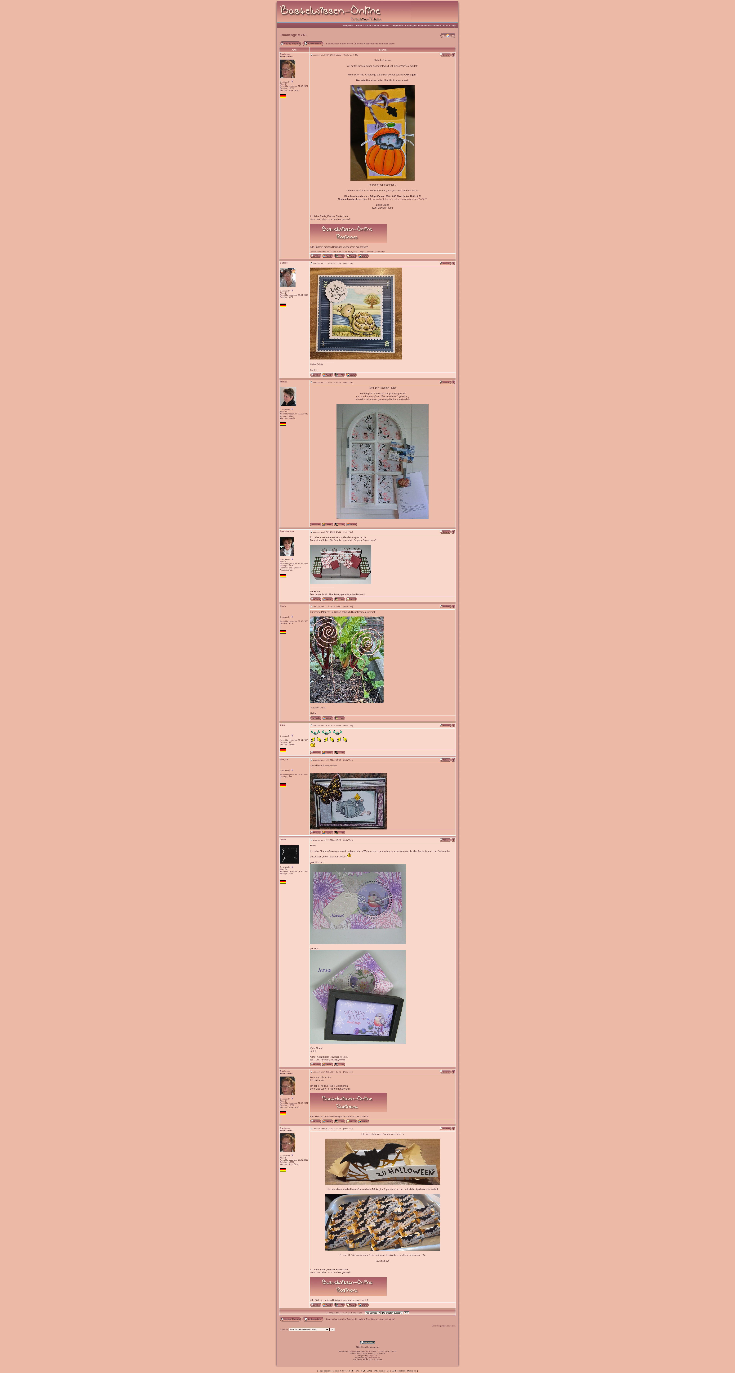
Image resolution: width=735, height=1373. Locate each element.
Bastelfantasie (287, 531)
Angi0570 (373, 1355)
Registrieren (398, 25)
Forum (368, 25)
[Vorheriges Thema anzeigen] (442, 37)
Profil (376, 25)
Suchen (385, 25)
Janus (283, 839)
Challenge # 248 (293, 35)
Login (453, 25)
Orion (352, 1351)
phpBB (367, 1351)
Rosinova (285, 54)
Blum (282, 725)
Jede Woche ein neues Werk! (380, 44)
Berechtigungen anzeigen (444, 1326)
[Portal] (448, 37)
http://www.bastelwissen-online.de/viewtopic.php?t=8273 (397, 199)
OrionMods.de (374, 1358)
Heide (283, 606)
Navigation (348, 25)
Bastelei (284, 263)
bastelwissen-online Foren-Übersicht (344, 44)
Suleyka (284, 759)
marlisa (283, 382)
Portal (359, 25)
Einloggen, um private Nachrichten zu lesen (427, 25)
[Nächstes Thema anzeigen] (453, 37)
